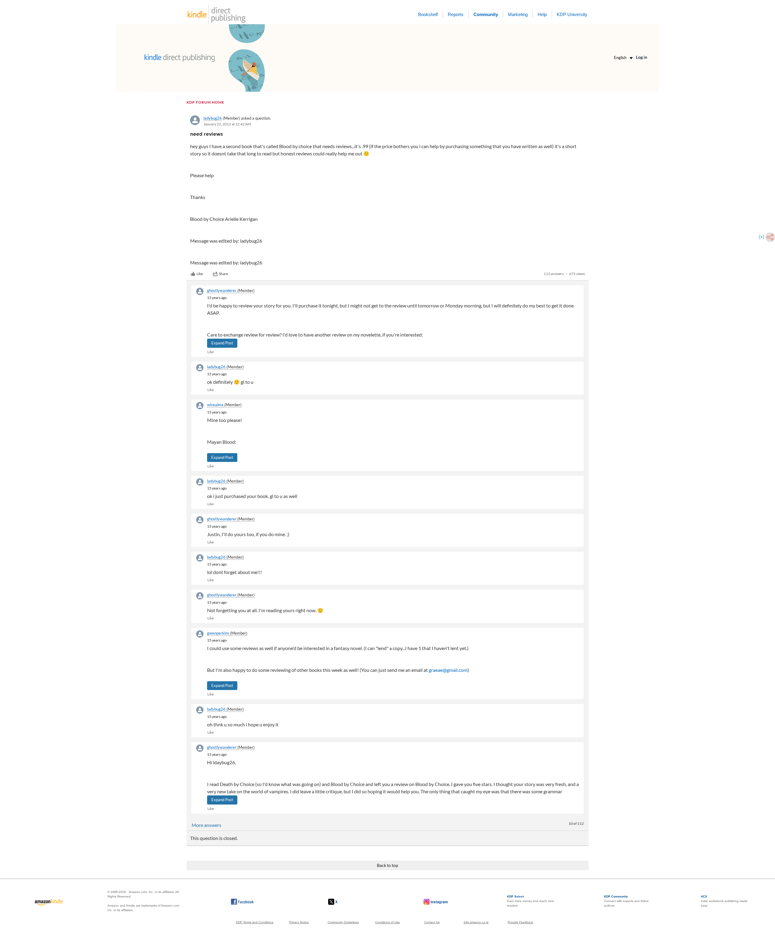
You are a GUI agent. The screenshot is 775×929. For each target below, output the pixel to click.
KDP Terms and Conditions (254, 922)
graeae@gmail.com (448, 670)
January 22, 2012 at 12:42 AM (227, 124)
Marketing (518, 14)
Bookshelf (428, 14)
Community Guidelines (343, 922)
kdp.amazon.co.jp (476, 922)
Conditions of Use (387, 922)
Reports (455, 14)
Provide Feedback (520, 922)
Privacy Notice (299, 922)
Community (485, 14)
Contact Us (432, 922)
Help (542, 14)
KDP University (572, 14)
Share (223, 273)
